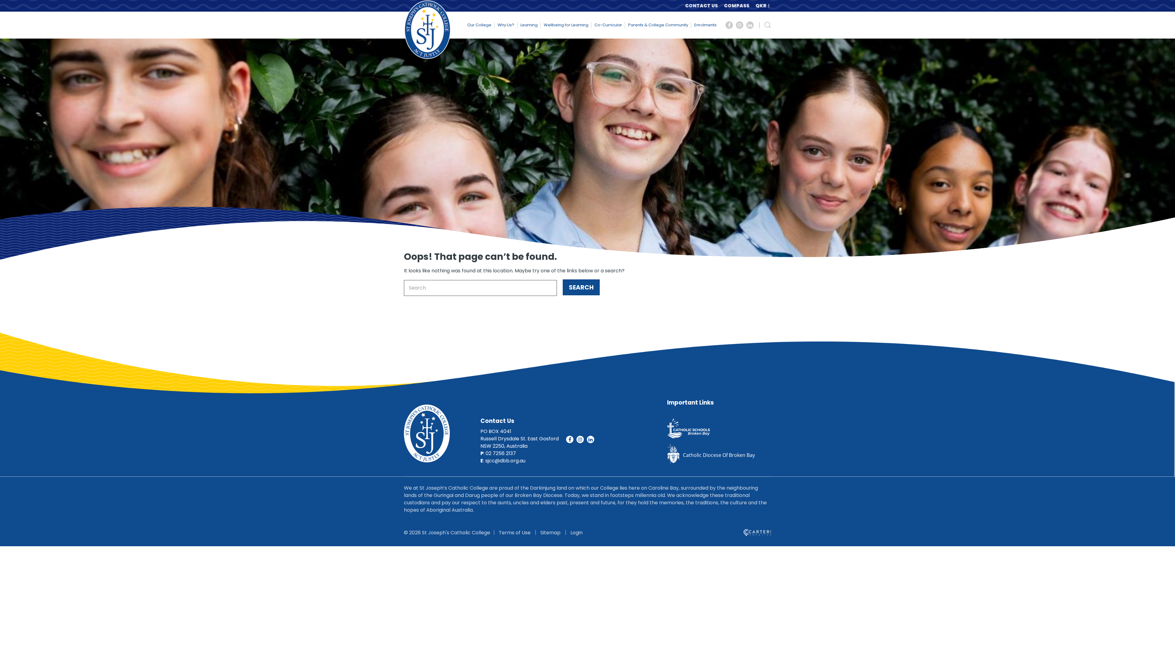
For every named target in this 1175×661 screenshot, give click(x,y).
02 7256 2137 (501, 453)
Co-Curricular (608, 25)
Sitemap (550, 532)
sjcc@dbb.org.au (505, 460)
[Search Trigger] (767, 25)
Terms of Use (515, 532)
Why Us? (506, 25)
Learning (529, 25)
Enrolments (705, 25)
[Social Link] (729, 25)
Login (576, 532)
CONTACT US (701, 5)
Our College (479, 25)
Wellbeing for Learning (566, 25)
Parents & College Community (658, 25)
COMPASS (736, 5)
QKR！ (763, 5)
